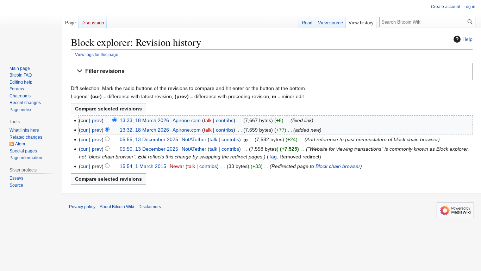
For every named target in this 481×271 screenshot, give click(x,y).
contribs (224, 120)
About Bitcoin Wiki (117, 206)
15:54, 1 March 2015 (143, 166)
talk (208, 120)
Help (467, 39)
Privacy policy (82, 206)
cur (84, 130)
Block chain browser (338, 166)
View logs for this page (96, 54)
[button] (272, 71)
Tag (273, 156)
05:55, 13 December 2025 (149, 139)
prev (97, 120)
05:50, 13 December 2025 (149, 149)
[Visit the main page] (31, 28)
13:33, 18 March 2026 (144, 120)
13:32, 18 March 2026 (144, 130)
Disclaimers (149, 206)
